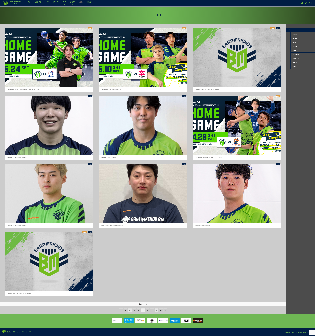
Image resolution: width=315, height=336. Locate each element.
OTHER (295, 67)
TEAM (277, 28)
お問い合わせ (16, 332)
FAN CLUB (296, 50)
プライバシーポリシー (27, 332)
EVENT (295, 42)
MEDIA (295, 63)
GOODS (295, 46)
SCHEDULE (38, 2)
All (289, 30)
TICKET (30, 2)
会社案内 (9, 332)
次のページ (143, 304)
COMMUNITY (297, 54)
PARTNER (296, 59)
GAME (90, 28)
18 (161, 310)
